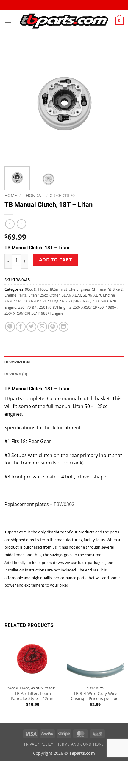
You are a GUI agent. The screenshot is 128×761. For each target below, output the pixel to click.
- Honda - (33, 195)
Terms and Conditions (80, 744)
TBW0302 (64, 504)
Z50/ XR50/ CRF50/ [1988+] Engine (33, 313)
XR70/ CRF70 (62, 195)
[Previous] (14, 102)
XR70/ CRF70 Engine (46, 301)
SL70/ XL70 (71, 295)
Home (10, 195)
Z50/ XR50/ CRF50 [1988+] (95, 307)
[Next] (113, 102)
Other (54, 295)
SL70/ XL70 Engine (99, 295)
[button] (8, 20)
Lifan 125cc (38, 295)
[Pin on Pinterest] (53, 327)
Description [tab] (17, 362)
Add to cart (55, 259)
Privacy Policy (39, 744)
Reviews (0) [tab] (15, 374)
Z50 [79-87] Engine (55, 307)
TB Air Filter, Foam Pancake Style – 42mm (33, 696)
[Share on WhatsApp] (10, 327)
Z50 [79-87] (27, 307)
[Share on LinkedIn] (63, 327)
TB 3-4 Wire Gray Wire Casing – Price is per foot (95, 696)
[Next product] (9, 224)
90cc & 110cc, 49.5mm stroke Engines (57, 289)
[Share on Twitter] (31, 327)
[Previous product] (21, 224)
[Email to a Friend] (42, 327)
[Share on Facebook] (21, 327)
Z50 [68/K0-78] (77, 301)
